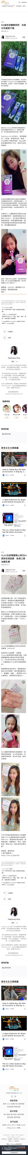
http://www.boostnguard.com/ (14, 294)
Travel (13, 1135)
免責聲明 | (11, 1139)
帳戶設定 (14, 1114)
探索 (4, 1104)
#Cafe (23, 1125)
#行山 (9, 1125)
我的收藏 (20, 1114)
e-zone (18, 1137)
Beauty (22, 1135)
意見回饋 (10, 1107)
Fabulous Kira (10, 36)
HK (17, 1135)
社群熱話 (19, 6)
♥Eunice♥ (16, 414)
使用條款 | (17, 1139)
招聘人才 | (11, 1141)
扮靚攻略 (7, 318)
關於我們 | (5, 1139)
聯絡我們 (17, 1141)
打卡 (10, 316)
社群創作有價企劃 (7, 6)
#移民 (19, 1128)
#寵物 (4, 1125)
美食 (18, 316)
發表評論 (6, 434)
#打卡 (14, 1125)
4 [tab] (17, 12)
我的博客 (17, 1117)
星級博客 (21, 1104)
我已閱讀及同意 (14, 1152)
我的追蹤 (10, 1117)
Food (9, 1137)
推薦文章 (14, 1104)
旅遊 (14, 316)
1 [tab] (10, 12)
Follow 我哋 (10, 323)
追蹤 (23, 37)
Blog (14, 1137)
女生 (2, 22)
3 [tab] (15, 12)
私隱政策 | (23, 1139)
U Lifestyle (7, 1135)
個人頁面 (7, 1114)
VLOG (9, 1104)
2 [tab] (13, 12)
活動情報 (13, 318)
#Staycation (11, 1128)
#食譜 (18, 1125)
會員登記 (24, 2)
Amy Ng (6, 414)
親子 (22, 316)
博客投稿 (17, 1107)
